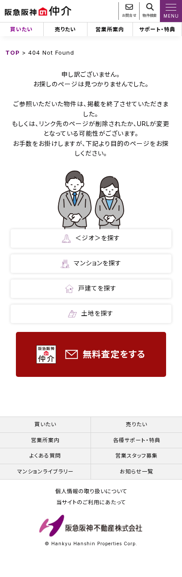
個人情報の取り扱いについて (91, 491)
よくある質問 (45, 455)
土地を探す (97, 313)
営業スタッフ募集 (136, 455)
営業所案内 (109, 29)
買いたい (21, 29)
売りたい (65, 29)
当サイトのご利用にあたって (91, 502)
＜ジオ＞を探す (97, 238)
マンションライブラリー (45, 471)
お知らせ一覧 (136, 471)
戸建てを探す (97, 288)
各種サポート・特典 (136, 440)
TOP (12, 52)
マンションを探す (97, 263)
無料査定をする (114, 354)
